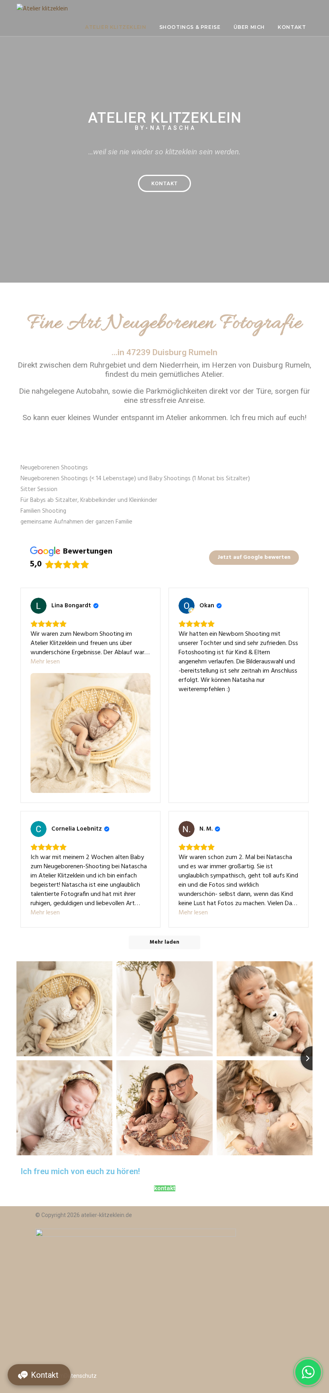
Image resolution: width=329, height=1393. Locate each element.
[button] (164, 183)
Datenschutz (80, 1376)
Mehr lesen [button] (45, 662)
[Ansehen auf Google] (38, 606)
